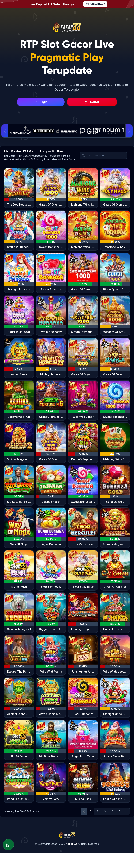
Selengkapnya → (95, 4)
